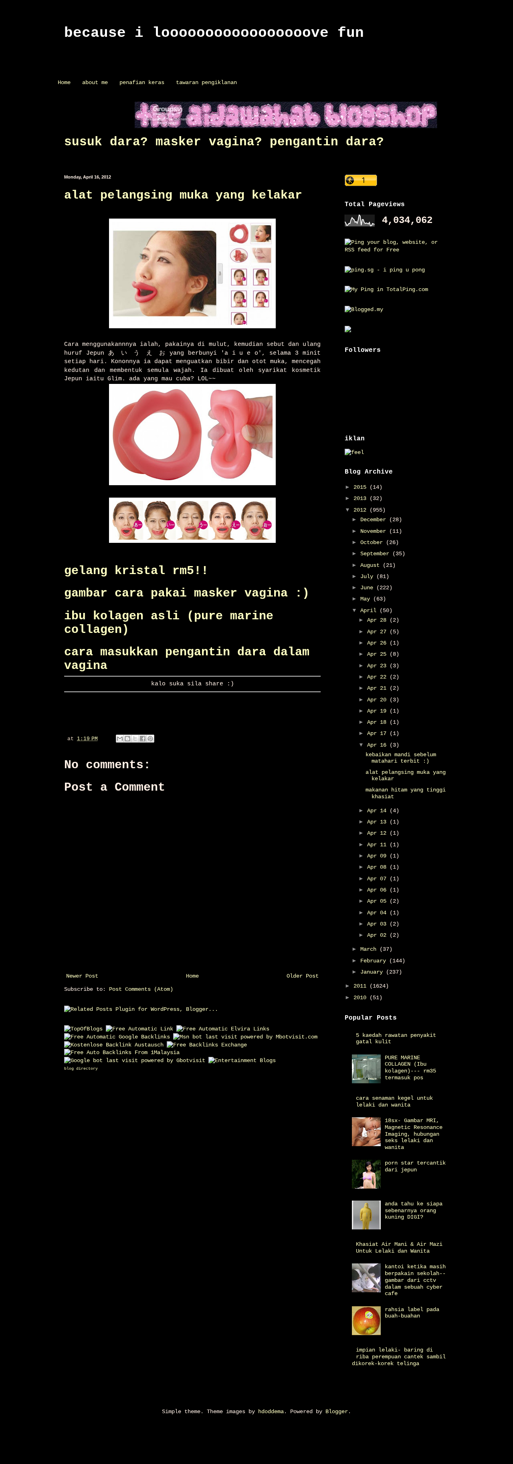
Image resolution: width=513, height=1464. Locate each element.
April (370, 610)
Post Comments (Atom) (141, 989)
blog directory (81, 1068)
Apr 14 (378, 810)
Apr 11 (378, 844)
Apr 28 (378, 620)
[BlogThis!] (127, 739)
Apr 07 (378, 879)
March (370, 949)
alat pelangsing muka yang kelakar (183, 195)
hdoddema (271, 1411)
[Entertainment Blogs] (242, 1060)
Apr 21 (378, 688)
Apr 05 (378, 901)
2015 (361, 487)
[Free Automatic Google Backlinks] (117, 1037)
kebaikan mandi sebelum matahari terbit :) (401, 758)
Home (64, 82)
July (368, 576)
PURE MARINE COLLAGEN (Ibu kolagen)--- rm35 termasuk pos (410, 1067)
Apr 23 (378, 666)
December (374, 519)
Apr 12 (378, 833)
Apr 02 (378, 935)
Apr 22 (378, 677)
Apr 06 (378, 890)
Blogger (336, 1411)
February (374, 961)
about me (95, 82)
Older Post (303, 976)
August (371, 565)
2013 (361, 498)
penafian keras (141, 82)
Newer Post (82, 976)
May (366, 599)
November (374, 531)
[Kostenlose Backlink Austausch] (114, 1045)
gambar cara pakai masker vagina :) (186, 593)
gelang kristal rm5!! (136, 571)
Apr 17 (378, 733)
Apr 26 (378, 643)
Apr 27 (378, 632)
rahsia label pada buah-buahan (412, 1312)
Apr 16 (378, 745)
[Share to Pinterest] (150, 739)
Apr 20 (378, 700)
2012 (361, 510)
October (373, 542)
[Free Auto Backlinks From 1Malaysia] (122, 1052)
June (368, 587)
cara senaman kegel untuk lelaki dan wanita (394, 1101)
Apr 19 (378, 711)
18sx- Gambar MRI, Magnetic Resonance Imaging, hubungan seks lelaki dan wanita (413, 1134)
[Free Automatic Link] (139, 1029)
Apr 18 (378, 722)
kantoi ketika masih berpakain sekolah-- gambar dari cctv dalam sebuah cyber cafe (415, 1280)
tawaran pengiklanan (206, 82)
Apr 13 (378, 822)
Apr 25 (378, 654)
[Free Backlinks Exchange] (207, 1045)
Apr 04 (378, 913)
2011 (361, 986)
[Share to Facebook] (143, 739)
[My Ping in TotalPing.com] (386, 289)
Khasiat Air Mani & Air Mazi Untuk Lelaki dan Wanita (399, 1247)
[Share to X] (135, 739)
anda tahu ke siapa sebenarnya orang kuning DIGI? (413, 1211)
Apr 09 (378, 856)
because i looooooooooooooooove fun (214, 33)
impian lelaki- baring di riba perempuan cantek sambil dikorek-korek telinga (399, 1357)
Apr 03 (378, 924)
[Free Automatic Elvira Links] (222, 1029)
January (373, 972)
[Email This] (120, 739)
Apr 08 (378, 867)
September (376, 553)
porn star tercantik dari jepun (415, 1166)
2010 (361, 997)
